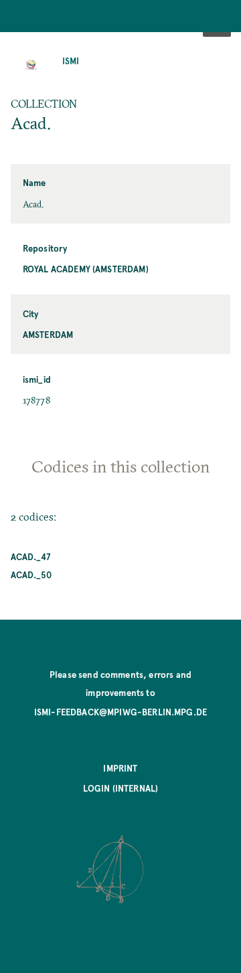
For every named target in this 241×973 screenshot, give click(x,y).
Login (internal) (121, 788)
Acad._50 (31, 574)
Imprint (120, 768)
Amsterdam (48, 334)
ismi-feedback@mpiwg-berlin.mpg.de (120, 711)
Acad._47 (30, 556)
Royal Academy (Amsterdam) (86, 268)
